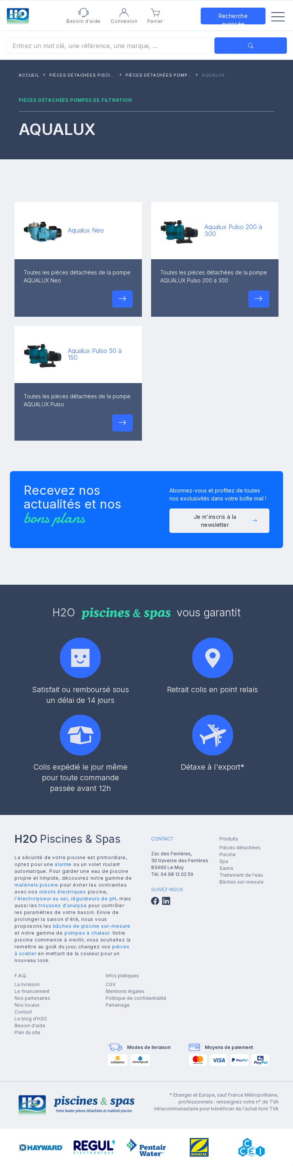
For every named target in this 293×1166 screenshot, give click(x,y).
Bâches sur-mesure (241, 882)
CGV (111, 984)
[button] (122, 299)
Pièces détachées (240, 847)
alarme (63, 864)
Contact (23, 1012)
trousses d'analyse (63, 905)
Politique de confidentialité (136, 998)
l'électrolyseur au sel (41, 898)
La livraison (27, 984)
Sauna (226, 868)
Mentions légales (125, 991)
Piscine (227, 854)
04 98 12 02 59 (177, 874)
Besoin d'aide (29, 1025)
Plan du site (27, 1032)
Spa (223, 861)
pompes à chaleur (86, 933)
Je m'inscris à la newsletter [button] (215, 520)
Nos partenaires (32, 998)
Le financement (32, 991)
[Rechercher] (250, 45)
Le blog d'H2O (30, 1019)
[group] (41, 1147)
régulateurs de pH (94, 898)
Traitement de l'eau (241, 875)
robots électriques (62, 892)
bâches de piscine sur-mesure (91, 926)
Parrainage (118, 1005)
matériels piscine (36, 885)
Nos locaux (27, 1005)
